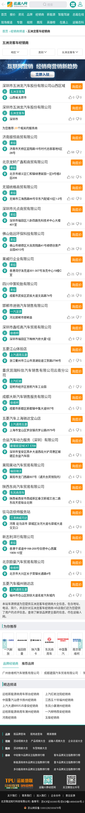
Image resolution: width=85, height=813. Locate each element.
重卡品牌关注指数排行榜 (67, 762)
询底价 (77, 86)
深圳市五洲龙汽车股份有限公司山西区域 (33, 85)
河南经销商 (9, 717)
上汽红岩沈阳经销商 (58, 694)
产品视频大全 (38, 741)
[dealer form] (42, 70)
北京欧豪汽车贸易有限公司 (23, 561)
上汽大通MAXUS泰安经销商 (20, 705)
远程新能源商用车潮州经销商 (20, 711)
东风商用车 (17, 492)
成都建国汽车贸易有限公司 (61, 673)
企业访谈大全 (75, 741)
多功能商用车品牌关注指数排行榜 (31, 769)
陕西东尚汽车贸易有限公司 (23, 486)
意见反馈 (70, 796)
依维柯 (14, 333)
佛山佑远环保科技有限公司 (23, 233)
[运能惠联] (19, 780)
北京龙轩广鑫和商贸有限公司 (25, 161)
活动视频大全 (21, 741)
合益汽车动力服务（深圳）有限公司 (30, 439)
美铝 (13, 143)
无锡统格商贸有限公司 (19, 186)
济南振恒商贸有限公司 (19, 136)
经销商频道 (18, 31)
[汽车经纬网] (26, 786)
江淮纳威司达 (18, 517)
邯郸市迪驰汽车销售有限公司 (25, 305)
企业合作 (56, 796)
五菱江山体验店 (14, 348)
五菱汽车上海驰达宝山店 (21, 418)
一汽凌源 (16, 311)
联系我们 (27, 796)
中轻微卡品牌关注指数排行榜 (29, 755)
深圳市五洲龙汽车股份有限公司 (26, 107)
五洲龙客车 (17, 91)
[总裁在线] (12, 786)
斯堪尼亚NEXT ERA (23, 446)
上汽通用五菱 (18, 354)
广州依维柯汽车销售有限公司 (20, 673)
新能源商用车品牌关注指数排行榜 (31, 762)
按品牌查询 (20, 734)
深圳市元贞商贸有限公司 (21, 208)
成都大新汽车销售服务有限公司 (26, 396)
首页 (5, 31)
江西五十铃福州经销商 (59, 700)
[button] (4, 644)
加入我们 (41, 796)
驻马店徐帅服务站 (16, 511)
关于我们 (12, 796)
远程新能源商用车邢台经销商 (20, 694)
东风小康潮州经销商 (58, 705)
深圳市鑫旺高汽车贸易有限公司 (26, 326)
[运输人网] (17, 4)
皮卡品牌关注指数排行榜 (67, 769)
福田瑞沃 (16, 471)
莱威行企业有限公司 (18, 258)
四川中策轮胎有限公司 (19, 283)
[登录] (80, 4)
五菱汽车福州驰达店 (18, 583)
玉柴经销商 (52, 717)
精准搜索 (51, 734)
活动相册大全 (21, 748)
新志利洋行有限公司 (18, 536)
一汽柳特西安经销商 (58, 711)
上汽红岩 (16, 381)
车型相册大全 (40, 748)
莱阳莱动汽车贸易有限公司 (23, 464)
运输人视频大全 (56, 741)
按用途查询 (36, 734)
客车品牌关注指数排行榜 (67, 755)
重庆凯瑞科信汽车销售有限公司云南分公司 (35, 372)
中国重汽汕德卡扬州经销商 (19, 700)
